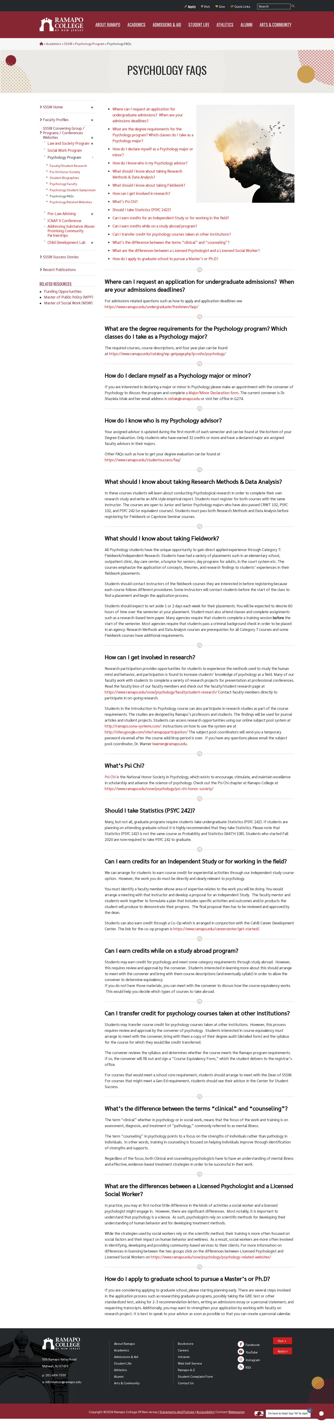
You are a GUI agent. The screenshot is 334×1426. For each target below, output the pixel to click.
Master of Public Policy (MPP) (68, 297)
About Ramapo (124, 1343)
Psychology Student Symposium (72, 190)
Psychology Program (89, 44)
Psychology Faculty (63, 184)
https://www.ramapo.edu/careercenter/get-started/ (216, 928)
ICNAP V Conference (64, 220)
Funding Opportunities (63, 291)
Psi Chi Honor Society (65, 172)
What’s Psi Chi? (125, 201)
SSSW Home (53, 107)
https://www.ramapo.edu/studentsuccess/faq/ (143, 459)
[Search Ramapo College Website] (293, 6)
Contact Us (186, 1383)
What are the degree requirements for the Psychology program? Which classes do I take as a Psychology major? (152, 134)
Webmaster (236, 1412)
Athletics (120, 1370)
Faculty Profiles (56, 119)
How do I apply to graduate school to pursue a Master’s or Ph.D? (165, 258)
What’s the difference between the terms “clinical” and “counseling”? (170, 242)
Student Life (123, 1363)
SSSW (68, 44)
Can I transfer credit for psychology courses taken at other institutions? (171, 234)
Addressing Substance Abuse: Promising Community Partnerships (71, 230)
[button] (321, 1413)
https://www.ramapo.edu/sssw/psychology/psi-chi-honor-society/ (159, 788)
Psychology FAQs (62, 196)
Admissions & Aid (126, 1357)
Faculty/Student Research (68, 166)
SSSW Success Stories (61, 256)
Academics (53, 44)
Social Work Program (64, 150)
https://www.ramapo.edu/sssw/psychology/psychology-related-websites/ (211, 1256)
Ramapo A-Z (186, 1370)
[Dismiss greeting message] (310, 1410)
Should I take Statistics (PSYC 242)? (141, 209)
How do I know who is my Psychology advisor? (149, 162)
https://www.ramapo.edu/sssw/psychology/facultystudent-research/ (161, 691)
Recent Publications (59, 269)
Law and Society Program (68, 143)
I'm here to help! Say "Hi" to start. (288, 1413)
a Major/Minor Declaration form (212, 392)
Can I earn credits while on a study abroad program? (154, 225)
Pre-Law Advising (61, 213)
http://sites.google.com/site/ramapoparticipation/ (146, 731)
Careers (183, 1350)
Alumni (119, 1376)
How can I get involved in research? (141, 193)
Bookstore (185, 1343)
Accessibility (205, 1412)
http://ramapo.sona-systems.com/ (133, 725)
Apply (192, 6)
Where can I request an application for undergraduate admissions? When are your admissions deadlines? (147, 114)
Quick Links (242, 6)
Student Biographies (64, 178)
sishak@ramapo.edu (184, 398)
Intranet (184, 1357)
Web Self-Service (190, 1363)
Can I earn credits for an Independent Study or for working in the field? (170, 217)
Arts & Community (127, 1383)
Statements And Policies (177, 1412)
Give (222, 6)
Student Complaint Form (195, 1376)
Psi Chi (110, 776)
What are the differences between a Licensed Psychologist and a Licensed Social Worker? (186, 250)
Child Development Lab (66, 242)
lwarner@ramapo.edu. (170, 743)
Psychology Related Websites (71, 202)
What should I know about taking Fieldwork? (148, 185)
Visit (207, 6)
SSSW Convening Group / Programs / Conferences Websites (63, 132)
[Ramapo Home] (61, 24)
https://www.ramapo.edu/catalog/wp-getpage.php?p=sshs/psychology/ (167, 353)
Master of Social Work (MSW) (68, 302)
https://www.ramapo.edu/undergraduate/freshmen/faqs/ (151, 306)
